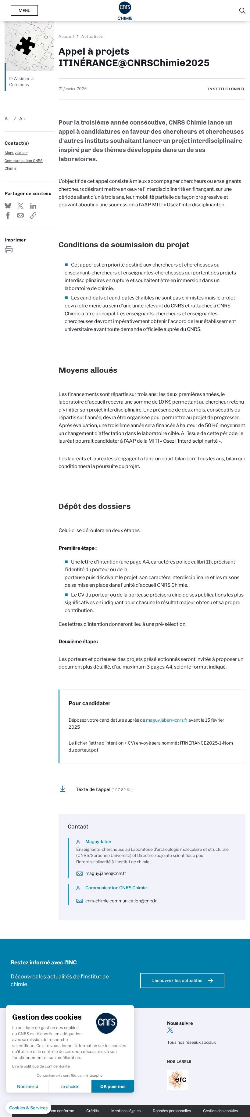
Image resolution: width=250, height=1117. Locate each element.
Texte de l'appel (104, 789)
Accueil (66, 36)
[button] (28, 1107)
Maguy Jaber (16, 153)
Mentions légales (126, 1110)
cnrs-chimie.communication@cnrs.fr (121, 901)
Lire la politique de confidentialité (41, 1066)
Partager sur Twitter (20, 205)
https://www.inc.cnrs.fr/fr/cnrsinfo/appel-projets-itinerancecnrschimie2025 (33, 215)
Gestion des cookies (220, 1110)
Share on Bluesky (8, 205)
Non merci (27, 1086)
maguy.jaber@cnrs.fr (167, 720)
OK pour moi (113, 1086)
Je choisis (70, 1086)
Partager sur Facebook (8, 215)
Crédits (92, 1110)
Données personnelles (172, 1110)
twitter (170, 1030)
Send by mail (20, 215)
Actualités (92, 36)
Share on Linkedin (33, 205)
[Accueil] (125, 11)
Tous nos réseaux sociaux (191, 1042)
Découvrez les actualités (177, 980)
